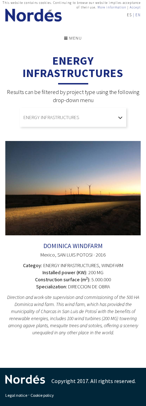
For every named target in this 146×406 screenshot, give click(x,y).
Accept (135, 7)
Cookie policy (42, 395)
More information (111, 7)
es (129, 14)
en (138, 14)
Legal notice (16, 395)
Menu (75, 38)
